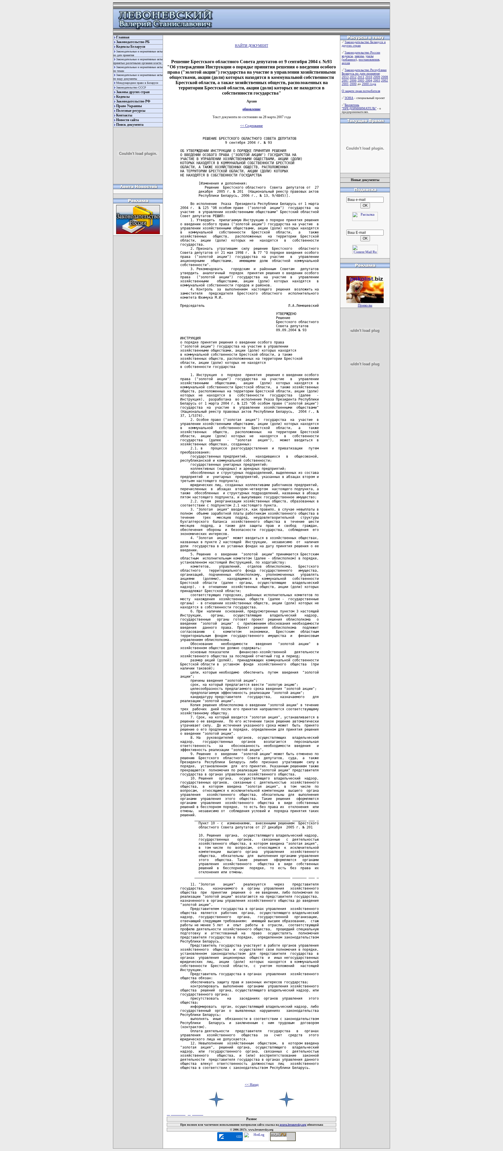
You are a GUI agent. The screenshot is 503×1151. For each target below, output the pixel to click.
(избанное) (349, 59)
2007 (345, 80)
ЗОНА (349, 98)
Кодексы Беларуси (130, 47)
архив (346, 63)
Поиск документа (130, 125)
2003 (376, 80)
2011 (360, 77)
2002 (384, 80)
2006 (353, 80)
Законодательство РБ (133, 42)
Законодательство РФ (133, 101)
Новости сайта (127, 120)
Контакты (124, 115)
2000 (353, 84)
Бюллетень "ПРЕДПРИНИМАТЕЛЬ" (359, 106)
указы (369, 56)
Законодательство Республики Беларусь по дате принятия (364, 71)
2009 (376, 77)
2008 (384, 77)
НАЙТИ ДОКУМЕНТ (251, 46)
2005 (360, 80)
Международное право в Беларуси (137, 82)
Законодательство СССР (131, 87)
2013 (345, 77)
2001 (345, 84)
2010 (368, 77)
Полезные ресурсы (130, 111)
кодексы (347, 56)
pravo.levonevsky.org (292, 1124)
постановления (369, 59)
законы (359, 56)
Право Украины (129, 106)
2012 (353, 77)
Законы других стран (133, 92)
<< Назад (251, 1085)
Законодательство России (362, 52)
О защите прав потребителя (361, 91)
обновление (251, 109)
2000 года (369, 84)
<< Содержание (251, 126)
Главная (123, 37)
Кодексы (123, 97)
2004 (368, 80)
